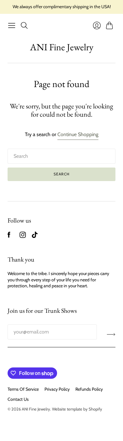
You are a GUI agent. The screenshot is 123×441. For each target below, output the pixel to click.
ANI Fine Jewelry (61, 47)
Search (61, 174)
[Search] (24, 25)
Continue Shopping (77, 134)
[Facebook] (9, 236)
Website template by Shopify (77, 408)
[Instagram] (23, 236)
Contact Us (18, 399)
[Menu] (11, 25)
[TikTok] (35, 236)
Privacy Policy (57, 389)
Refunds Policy (89, 389)
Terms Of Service (23, 389)
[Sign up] (111, 334)
